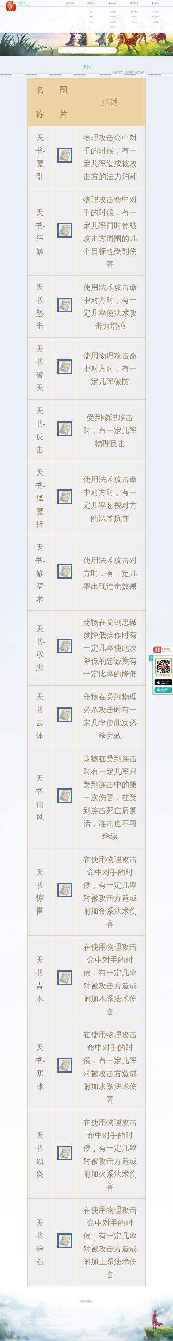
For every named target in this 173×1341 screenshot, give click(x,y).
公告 (91, 17)
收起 (152, 658)
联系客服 (156, 22)
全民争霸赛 (134, 12)
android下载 (163, 690)
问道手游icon (11, 6)
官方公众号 (155, 17)
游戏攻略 (113, 17)
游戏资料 (113, 12)
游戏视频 (113, 22)
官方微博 (156, 12)
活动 (91, 22)
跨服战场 (134, 17)
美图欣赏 (113, 27)
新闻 (91, 12)
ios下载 (163, 682)
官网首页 (130, 72)
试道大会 (134, 22)
